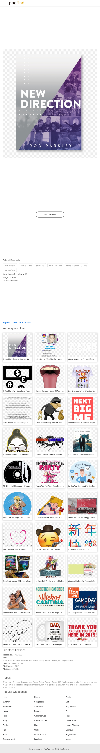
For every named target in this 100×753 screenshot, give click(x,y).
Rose (68, 715)
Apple (68, 697)
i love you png (9, 265)
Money (69, 739)
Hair (36, 725)
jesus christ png (55, 265)
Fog (67, 711)
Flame (37, 697)
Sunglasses (39, 701)
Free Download (50, 214)
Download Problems (21, 322)
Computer (70, 729)
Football (6, 725)
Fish (4, 729)
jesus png (40, 265)
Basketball (7, 706)
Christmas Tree (40, 720)
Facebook (38, 739)
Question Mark (9, 739)
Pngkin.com (71, 734)
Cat (67, 701)
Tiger (5, 715)
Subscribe (38, 706)
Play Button (71, 706)
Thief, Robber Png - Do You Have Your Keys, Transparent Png (61, 422)
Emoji (5, 720)
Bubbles (37, 711)
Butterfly (6, 701)
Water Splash (40, 734)
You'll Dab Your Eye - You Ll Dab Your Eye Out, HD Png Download (30, 517)
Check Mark (71, 720)
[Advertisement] (50, 31)
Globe (36, 729)
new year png (9, 270)
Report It (6, 322)
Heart (5, 697)
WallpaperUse (40, 715)
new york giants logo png (76, 265)
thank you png (26, 265)
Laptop (5, 711)
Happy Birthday (72, 725)
